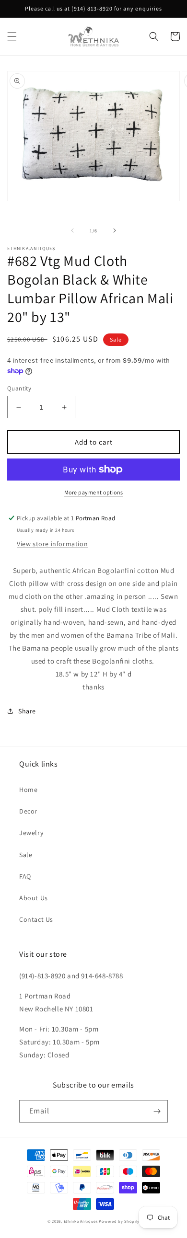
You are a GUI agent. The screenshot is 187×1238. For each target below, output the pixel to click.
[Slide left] (72, 230)
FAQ (25, 876)
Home (28, 789)
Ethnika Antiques (81, 1221)
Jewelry (31, 832)
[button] (12, 36)
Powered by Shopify (119, 1221)
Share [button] (27, 711)
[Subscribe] (156, 1111)
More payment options (93, 492)
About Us (33, 898)
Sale (25, 854)
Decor (28, 811)
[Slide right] (114, 230)
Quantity (19, 388)
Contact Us (36, 919)
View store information (52, 543)
